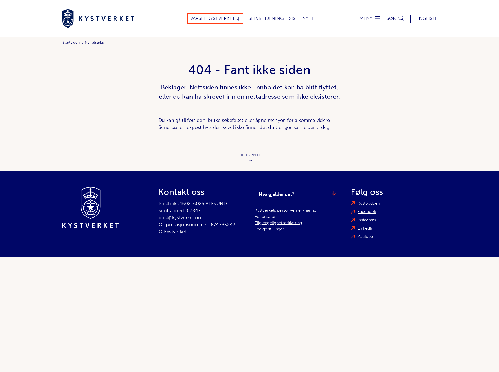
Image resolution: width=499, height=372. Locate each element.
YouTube (365, 236)
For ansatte (265, 216)
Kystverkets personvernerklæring (285, 210)
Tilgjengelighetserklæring (278, 222)
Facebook (367, 211)
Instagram (367, 219)
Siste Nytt (301, 18)
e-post (194, 127)
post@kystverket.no (180, 218)
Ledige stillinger (269, 229)
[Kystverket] (98, 18)
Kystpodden (369, 203)
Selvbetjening (266, 18)
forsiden (196, 120)
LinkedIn (365, 228)
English (426, 18)
